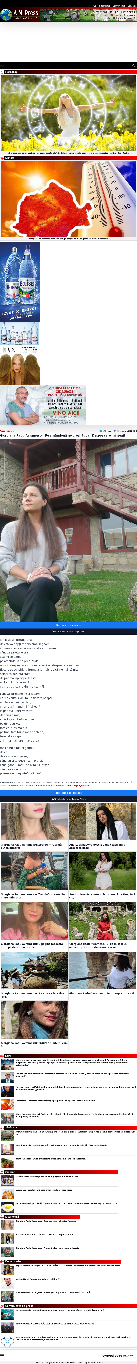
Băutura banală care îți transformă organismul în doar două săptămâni (51, 1158)
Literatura (11, 431)
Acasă (2, 431)
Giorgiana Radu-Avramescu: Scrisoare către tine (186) (32, 995)
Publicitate (104, 5)
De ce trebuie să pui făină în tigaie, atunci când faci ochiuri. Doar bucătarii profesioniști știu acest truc (66, 1203)
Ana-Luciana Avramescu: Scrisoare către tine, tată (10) (102, 896)
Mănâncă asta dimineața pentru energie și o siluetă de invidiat (47, 1176)
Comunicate (119, 5)
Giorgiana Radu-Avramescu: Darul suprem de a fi (101, 993)
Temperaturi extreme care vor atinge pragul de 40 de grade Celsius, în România (68, 238)
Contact (132, 5)
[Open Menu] (2, 65)
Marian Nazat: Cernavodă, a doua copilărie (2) (38, 1279)
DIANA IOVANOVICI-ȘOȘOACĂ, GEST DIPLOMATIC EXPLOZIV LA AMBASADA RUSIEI (55, 1323)
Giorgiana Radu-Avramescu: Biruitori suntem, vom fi (34, 1044)
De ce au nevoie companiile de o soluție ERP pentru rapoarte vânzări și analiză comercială (60, 1310)
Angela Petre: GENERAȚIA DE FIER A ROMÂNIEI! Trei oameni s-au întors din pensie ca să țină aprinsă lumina (68, 1265)
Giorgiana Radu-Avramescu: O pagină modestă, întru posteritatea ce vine (32, 945)
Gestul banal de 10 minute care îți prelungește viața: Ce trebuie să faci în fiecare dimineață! (61, 1145)
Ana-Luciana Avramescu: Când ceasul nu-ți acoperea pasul (97, 846)
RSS (94, 5)
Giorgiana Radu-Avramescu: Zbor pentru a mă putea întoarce (31, 846)
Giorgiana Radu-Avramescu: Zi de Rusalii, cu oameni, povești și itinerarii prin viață (98, 945)
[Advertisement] (68, 42)
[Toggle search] (133, 65)
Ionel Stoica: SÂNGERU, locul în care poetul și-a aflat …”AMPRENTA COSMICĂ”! (53, 1292)
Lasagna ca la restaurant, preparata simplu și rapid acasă (44, 1190)
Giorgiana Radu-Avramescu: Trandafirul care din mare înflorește (33, 896)
